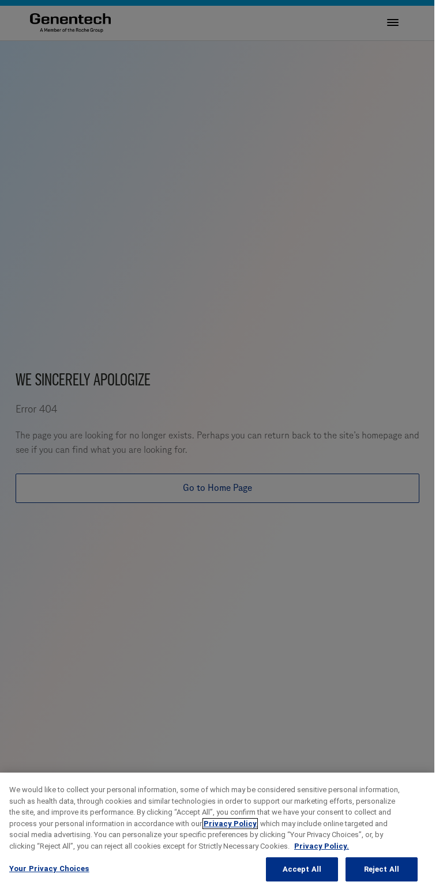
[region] (217, 833)
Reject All (381, 869)
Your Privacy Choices (49, 868)
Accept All (302, 869)
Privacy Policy (230, 823)
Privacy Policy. (321, 846)
